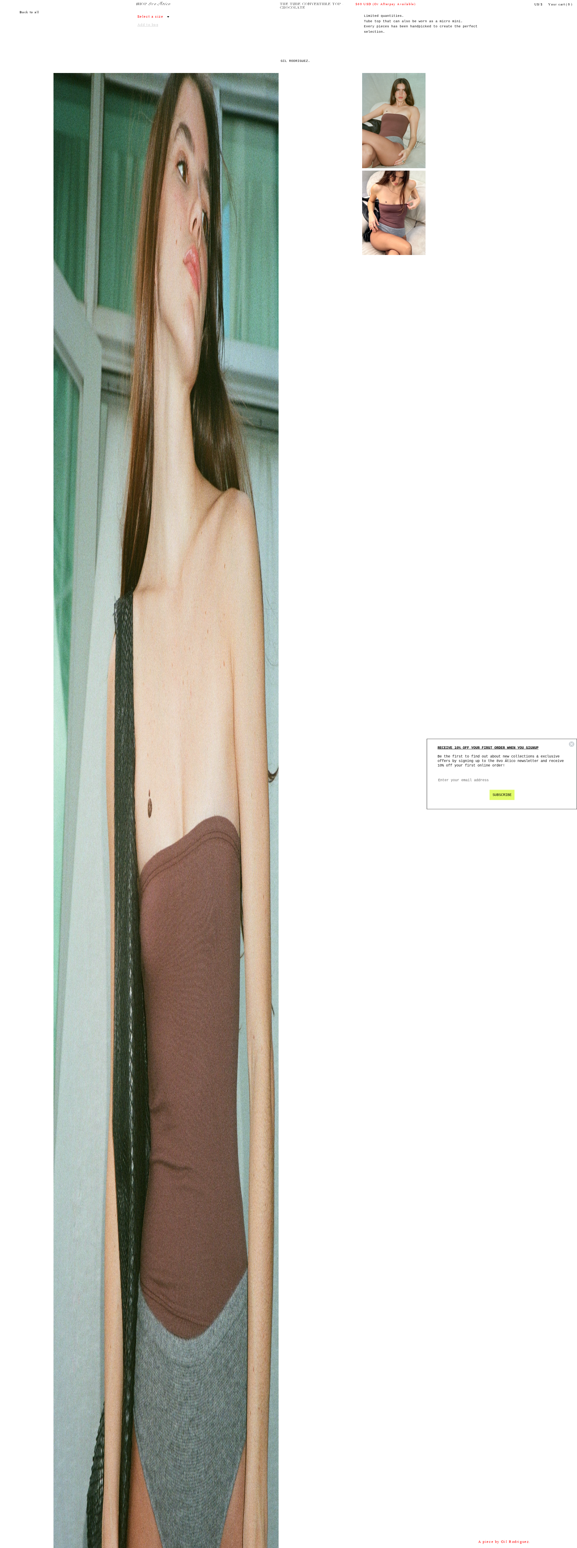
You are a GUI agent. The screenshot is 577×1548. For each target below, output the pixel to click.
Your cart (560, 4)
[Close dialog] (572, 744)
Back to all (29, 12)
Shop (141, 4)
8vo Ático (159, 4)
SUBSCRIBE (502, 795)
